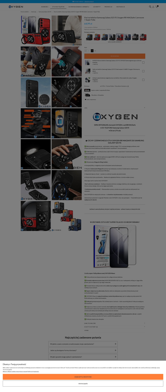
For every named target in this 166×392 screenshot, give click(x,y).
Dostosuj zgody (83, 383)
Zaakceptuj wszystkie (83, 377)
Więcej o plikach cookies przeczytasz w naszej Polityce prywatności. (21, 371)
